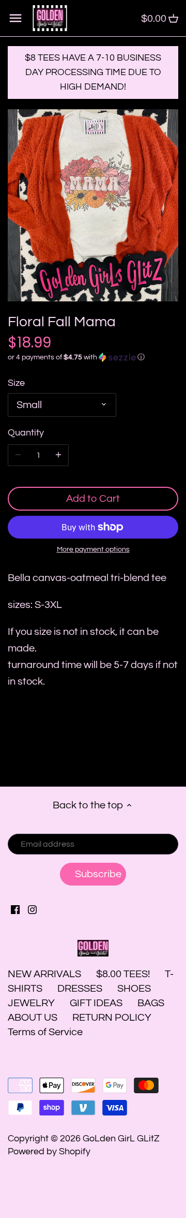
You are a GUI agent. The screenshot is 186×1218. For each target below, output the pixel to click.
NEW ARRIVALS (44, 974)
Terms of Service (45, 1032)
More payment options (93, 549)
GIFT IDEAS (96, 1003)
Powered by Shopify (49, 1151)
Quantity (26, 433)
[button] (93, 357)
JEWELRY (31, 1003)
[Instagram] (32, 909)
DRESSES (79, 988)
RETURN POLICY (111, 1017)
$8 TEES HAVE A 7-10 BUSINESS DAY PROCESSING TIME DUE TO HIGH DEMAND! (93, 72)
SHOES (134, 988)
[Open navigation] (15, 18)
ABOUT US (32, 1017)
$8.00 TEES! (124, 974)
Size (16, 383)
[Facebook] (15, 909)
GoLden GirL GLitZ (121, 1138)
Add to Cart (93, 499)
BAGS (150, 1003)
